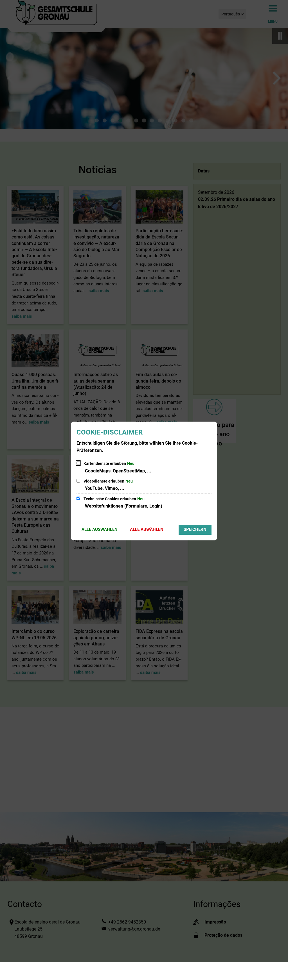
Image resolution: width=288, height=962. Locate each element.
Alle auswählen (100, 529)
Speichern (195, 529)
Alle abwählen (146, 529)
